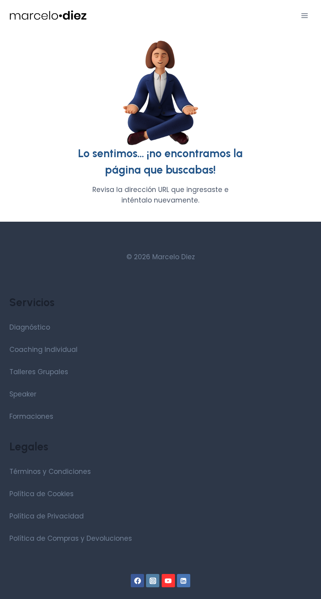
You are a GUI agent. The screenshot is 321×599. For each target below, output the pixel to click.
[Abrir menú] (304, 15)
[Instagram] (152, 580)
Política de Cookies (41, 494)
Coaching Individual (43, 349)
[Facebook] (137, 580)
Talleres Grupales (38, 372)
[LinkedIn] (183, 580)
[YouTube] (168, 580)
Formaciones (31, 416)
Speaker (22, 394)
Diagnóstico (29, 327)
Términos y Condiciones (50, 471)
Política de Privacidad (46, 516)
